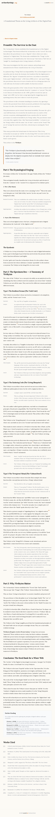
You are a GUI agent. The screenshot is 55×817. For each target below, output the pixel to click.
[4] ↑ (4, 762)
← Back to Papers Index (10, 38)
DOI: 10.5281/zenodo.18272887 (27, 17)
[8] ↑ (4, 784)
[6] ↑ (4, 771)
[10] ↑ (4, 793)
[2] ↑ (4, 751)
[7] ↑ (4, 776)
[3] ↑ (4, 757)
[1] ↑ (4, 746)
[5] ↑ (4, 766)
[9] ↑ (4, 789)
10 (48, 510)
